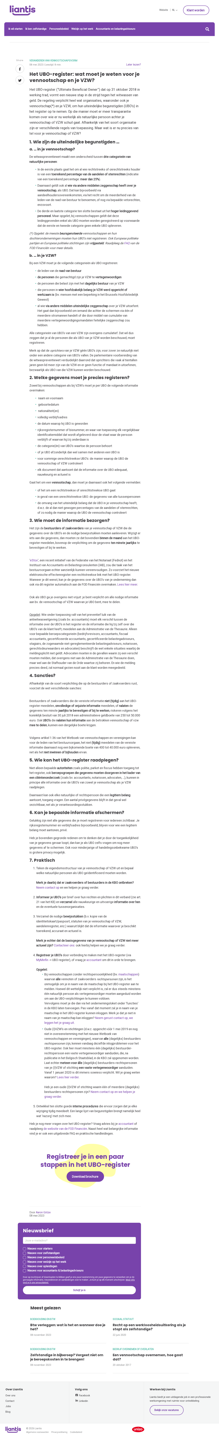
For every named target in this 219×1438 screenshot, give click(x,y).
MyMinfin (42, 960)
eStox (34, 560)
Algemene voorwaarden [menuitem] (37, 1432)
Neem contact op (47, 887)
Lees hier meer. (127, 584)
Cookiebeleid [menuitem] (76, 1432)
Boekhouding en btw (42, 1319)
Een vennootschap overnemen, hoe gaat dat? (148, 1357)
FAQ (127, 243)
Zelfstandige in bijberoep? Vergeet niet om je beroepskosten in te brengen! (66, 1357)
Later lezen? (133, 64)
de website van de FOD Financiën (65, 1128)
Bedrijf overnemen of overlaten (133, 1349)
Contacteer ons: (64, 945)
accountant (93, 960)
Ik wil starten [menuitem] (15, 28)
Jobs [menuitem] (8, 1406)
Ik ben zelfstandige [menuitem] (36, 28)
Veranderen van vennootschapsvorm (53, 60)
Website (163, 10)
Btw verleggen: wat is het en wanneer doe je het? (67, 1327)
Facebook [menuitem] (84, 1395)
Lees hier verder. (68, 1077)
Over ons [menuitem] (10, 1395)
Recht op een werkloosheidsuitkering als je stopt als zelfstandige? (149, 1327)
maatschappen (128, 974)
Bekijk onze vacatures (166, 1410)
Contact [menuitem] (9, 1401)
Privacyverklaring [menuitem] (59, 1432)
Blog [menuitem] (7, 1411)
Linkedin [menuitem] (83, 1401)
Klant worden (196, 10)
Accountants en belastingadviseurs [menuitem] (115, 28)
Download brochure (85, 1176)
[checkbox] (79, 1260)
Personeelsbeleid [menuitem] (59, 28)
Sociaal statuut (123, 1319)
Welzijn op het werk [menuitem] (82, 28)
